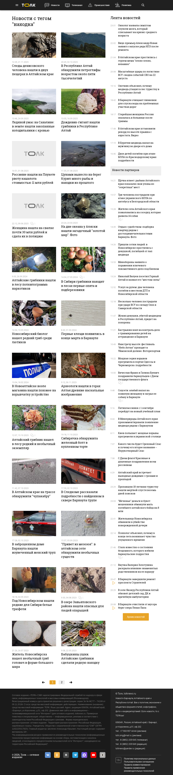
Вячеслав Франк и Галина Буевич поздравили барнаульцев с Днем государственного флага (138, 376)
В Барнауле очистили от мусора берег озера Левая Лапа (137, 606)
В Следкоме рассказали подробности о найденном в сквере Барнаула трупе (82, 496)
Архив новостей (136, 617)
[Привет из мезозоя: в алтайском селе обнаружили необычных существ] (83, 523)
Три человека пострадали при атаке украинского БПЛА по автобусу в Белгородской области (138, 198)
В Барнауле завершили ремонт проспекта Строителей (137, 581)
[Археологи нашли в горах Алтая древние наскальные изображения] (83, 365)
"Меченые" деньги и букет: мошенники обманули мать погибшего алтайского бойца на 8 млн (138, 506)
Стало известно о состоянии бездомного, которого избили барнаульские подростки (136, 551)
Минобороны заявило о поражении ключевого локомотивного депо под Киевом (138, 265)
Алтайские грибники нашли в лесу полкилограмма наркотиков (34, 284)
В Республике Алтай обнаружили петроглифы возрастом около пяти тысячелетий (80, 72)
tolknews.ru (130, 693)
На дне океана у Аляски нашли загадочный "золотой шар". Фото (83, 230)
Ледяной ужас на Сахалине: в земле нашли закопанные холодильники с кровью (33, 126)
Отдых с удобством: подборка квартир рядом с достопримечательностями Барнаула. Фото (136, 232)
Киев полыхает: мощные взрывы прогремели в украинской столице (139, 434)
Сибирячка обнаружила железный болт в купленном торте (79, 442)
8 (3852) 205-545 (128, 740)
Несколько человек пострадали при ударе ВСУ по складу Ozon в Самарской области (137, 305)
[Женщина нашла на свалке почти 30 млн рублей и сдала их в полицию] (34, 206)
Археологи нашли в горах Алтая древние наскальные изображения (82, 390)
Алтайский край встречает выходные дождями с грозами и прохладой (138, 476)
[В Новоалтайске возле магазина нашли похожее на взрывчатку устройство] (34, 365)
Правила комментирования (137, 765)
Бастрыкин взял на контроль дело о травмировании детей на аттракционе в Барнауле (139, 333)
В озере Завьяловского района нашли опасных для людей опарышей (82, 606)
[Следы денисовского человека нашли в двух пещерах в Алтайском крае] (34, 45)
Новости (55, 5)
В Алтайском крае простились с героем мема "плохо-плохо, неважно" (137, 61)
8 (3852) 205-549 (128, 744)
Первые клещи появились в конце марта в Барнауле (82, 336)
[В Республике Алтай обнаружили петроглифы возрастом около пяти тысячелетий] (83, 45)
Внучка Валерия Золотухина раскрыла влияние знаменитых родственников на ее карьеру (138, 568)
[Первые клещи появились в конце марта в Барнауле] (83, 313)
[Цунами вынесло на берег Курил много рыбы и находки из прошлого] (83, 153)
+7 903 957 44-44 (128, 731)
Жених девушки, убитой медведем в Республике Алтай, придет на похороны (139, 319)
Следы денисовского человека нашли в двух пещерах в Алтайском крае (33, 70)
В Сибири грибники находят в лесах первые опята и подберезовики (82, 285)
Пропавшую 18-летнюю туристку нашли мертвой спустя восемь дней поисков (138, 490)
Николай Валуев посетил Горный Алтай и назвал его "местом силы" (139, 278)
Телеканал (77, 5)
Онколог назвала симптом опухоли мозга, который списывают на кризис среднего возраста (137, 30)
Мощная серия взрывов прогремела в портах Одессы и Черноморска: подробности (136, 362)
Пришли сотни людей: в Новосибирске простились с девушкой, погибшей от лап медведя (135, 249)
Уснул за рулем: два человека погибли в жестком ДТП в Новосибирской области (136, 291)
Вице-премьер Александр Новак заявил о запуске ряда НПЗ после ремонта (138, 46)
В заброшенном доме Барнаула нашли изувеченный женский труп (34, 548)
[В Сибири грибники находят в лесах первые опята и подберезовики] (83, 259)
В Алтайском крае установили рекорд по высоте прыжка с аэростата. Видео (136, 132)
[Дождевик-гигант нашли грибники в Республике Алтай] (83, 101)
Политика (126, 5)
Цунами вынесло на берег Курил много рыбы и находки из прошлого (81, 178)
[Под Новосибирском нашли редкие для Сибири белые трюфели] (34, 580)
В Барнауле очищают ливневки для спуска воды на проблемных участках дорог (138, 103)
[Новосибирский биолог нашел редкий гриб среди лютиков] (34, 313)
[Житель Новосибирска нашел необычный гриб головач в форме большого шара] (34, 633)
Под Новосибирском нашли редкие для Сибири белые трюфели (33, 605)
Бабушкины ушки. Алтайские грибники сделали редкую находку (80, 658)
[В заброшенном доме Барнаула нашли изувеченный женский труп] (34, 523)
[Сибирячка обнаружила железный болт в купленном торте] (83, 417)
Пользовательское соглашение (139, 762)
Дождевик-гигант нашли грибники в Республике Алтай (80, 126)
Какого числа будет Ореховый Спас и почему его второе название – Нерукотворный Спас (139, 447)
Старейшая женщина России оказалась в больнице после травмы (136, 118)
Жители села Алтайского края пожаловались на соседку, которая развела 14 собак (139, 212)
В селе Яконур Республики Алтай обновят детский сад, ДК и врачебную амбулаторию (138, 593)
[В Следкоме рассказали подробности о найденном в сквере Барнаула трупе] (83, 471)
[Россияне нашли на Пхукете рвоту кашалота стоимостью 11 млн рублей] (34, 153)
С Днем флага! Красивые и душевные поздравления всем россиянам (137, 462)
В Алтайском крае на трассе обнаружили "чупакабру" (33, 494)
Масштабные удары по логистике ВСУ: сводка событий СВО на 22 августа (138, 75)
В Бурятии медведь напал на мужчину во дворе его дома (135, 144)
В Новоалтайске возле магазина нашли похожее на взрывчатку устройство (34, 390)
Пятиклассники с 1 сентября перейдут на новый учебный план (139, 409)
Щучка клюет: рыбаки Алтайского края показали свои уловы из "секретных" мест (139, 184)
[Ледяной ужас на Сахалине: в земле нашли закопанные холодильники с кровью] (34, 101)
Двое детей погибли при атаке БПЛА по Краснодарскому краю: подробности (137, 157)
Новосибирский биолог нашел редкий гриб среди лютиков (32, 338)
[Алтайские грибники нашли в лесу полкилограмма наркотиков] (34, 259)
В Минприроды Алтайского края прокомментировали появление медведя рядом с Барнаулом (138, 422)
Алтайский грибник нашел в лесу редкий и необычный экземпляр (33, 444)
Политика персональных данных (140, 759)
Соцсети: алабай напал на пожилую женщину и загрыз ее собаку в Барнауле (137, 394)
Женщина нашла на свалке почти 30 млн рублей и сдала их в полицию (33, 232)
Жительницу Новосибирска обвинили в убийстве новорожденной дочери (135, 522)
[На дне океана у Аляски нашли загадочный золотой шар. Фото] (83, 206)
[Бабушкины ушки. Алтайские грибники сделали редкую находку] (83, 633)
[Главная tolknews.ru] (28, 5)
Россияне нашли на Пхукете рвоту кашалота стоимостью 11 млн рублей (33, 178)
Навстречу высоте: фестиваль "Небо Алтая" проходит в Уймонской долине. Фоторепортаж (139, 348)
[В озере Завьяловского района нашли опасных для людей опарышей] (83, 580)
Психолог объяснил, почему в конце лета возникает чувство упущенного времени (137, 536)
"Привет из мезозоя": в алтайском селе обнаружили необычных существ (80, 550)
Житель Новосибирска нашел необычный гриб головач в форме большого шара (32, 660)
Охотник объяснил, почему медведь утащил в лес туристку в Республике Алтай (138, 89)
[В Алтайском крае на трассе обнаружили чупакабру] (34, 471)
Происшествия (101, 5)
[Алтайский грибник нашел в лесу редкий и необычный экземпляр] (34, 417)
